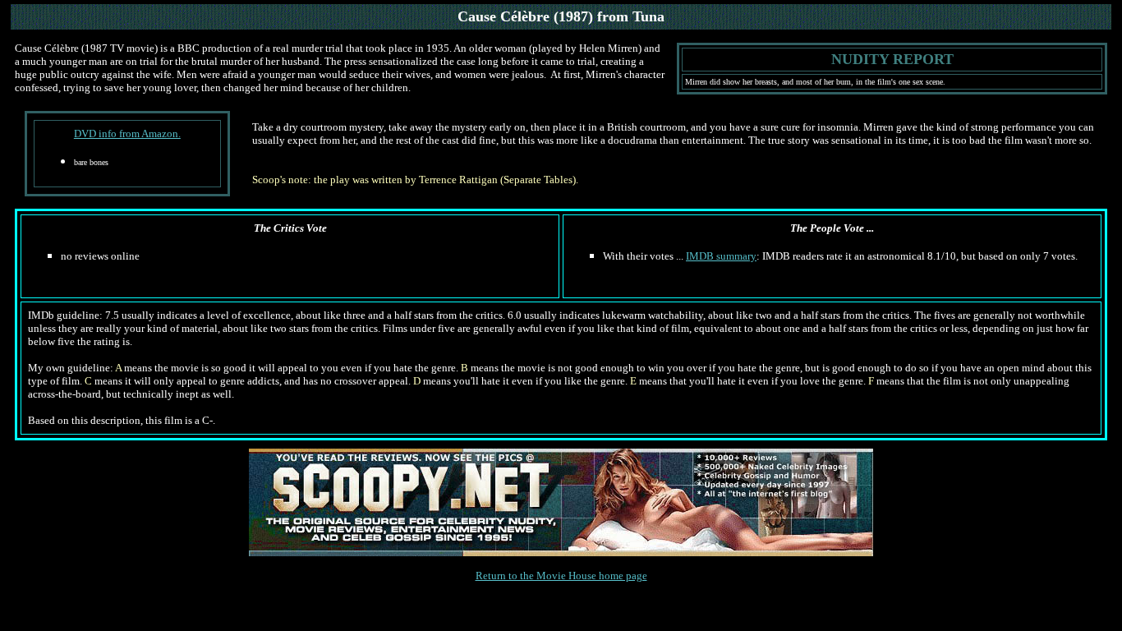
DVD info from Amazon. (127, 133)
